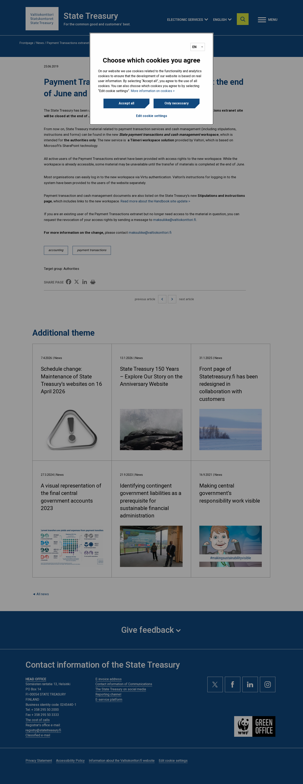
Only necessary (176, 103)
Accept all (126, 103)
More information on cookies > (153, 91)
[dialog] (151, 79)
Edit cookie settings (151, 116)
